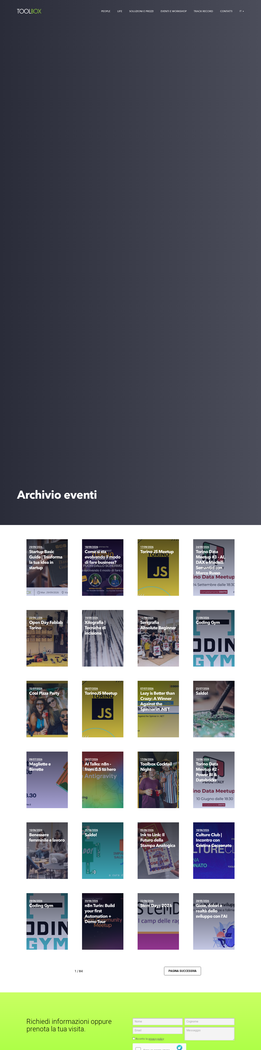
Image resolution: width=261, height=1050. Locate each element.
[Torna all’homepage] (29, 11)
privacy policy (156, 1038)
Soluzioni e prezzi (141, 11)
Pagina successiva (182, 971)
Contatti (226, 11)
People (105, 11)
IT (240, 11)
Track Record (203, 11)
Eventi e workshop (174, 11)
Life (119, 11)
